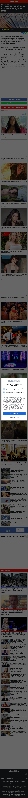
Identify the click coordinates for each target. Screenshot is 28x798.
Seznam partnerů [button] (19, 402)
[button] (14, 395)
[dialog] (14, 399)
